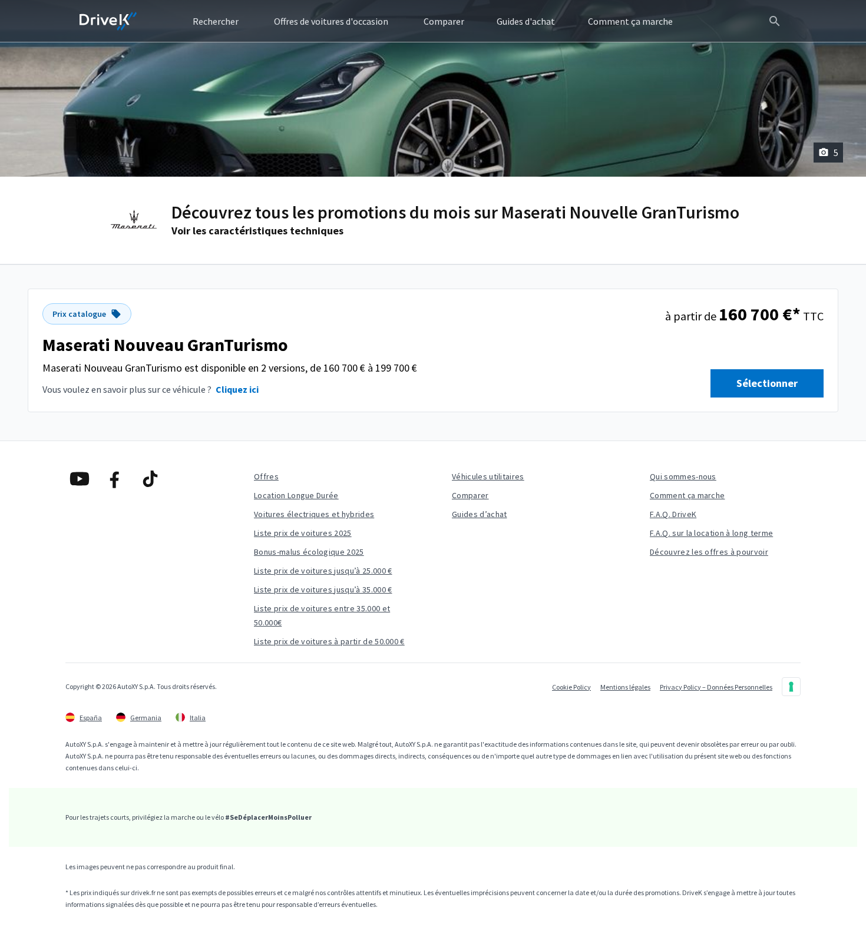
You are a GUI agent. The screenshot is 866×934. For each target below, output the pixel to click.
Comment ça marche (687, 495)
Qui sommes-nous (683, 476)
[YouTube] (79, 479)
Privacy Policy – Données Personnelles (716, 687)
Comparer (470, 495)
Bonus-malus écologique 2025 (309, 552)
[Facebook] (115, 479)
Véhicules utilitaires (488, 476)
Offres (266, 476)
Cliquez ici (237, 389)
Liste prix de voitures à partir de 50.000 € (329, 641)
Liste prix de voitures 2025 (303, 533)
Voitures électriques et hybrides (314, 514)
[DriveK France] (108, 21)
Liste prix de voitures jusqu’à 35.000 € (323, 589)
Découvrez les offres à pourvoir (709, 552)
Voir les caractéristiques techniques (257, 230)
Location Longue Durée (296, 495)
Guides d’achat (479, 514)
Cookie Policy (571, 687)
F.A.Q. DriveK (673, 514)
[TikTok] (150, 479)
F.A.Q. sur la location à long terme (711, 533)
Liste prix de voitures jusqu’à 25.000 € (323, 570)
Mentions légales (625, 687)
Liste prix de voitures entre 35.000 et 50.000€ (322, 615)
